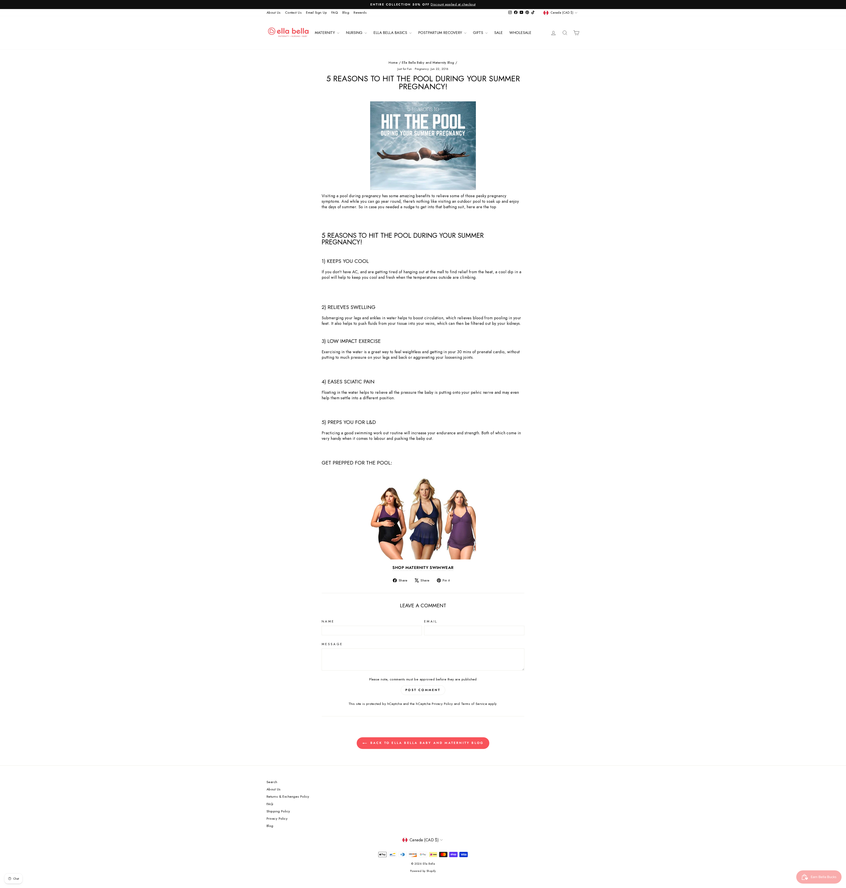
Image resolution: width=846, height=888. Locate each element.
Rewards (360, 12)
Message (332, 644)
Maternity (325, 32)
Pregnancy (422, 69)
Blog (345, 12)
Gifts (478, 32)
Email (431, 621)
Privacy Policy (442, 703)
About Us (274, 12)
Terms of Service (474, 703)
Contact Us (293, 12)
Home (393, 62)
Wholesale (520, 32)
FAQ (334, 12)
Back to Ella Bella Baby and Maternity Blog (426, 743)
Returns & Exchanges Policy (288, 796)
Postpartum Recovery (440, 32)
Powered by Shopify (423, 871)
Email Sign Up (316, 12)
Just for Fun (404, 69)
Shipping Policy (278, 811)
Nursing (355, 32)
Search (272, 782)
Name (328, 621)
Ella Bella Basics (390, 32)
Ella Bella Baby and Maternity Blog (428, 62)
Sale (498, 32)
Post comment (422, 690)
